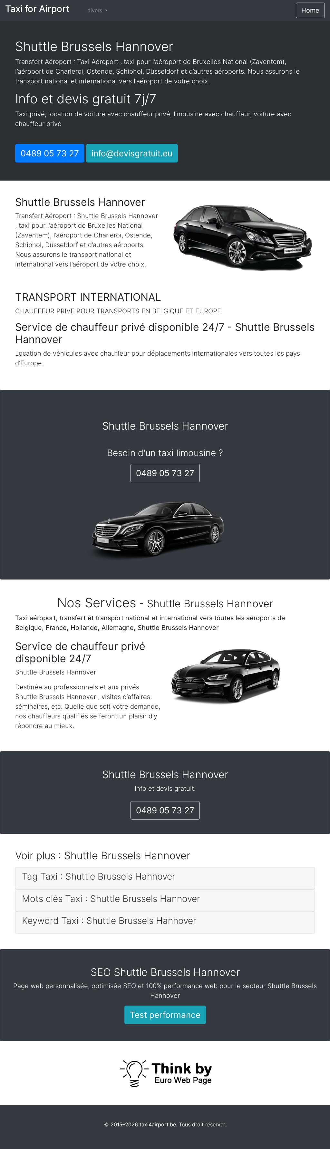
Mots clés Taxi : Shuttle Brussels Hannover (111, 898)
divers (95, 10)
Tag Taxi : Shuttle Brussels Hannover (98, 876)
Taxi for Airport (37, 9)
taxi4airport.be (158, 1124)
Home (310, 10)
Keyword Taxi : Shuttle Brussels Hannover (109, 920)
